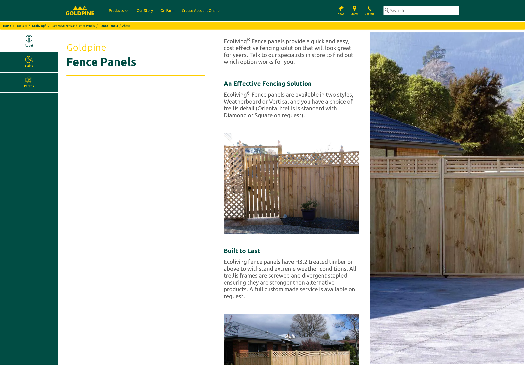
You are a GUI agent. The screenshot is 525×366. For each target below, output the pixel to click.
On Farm (167, 10)
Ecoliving (39, 25)
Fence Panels (109, 25)
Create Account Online (201, 10)
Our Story (145, 10)
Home (7, 25)
